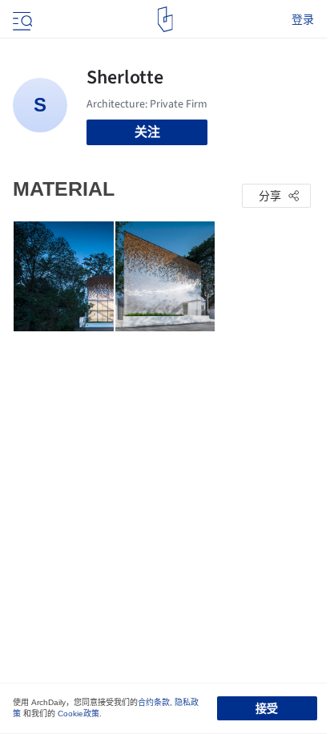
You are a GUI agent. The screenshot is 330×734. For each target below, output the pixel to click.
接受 (267, 708)
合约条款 (154, 702)
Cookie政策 (78, 713)
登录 (303, 19)
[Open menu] (21, 19)
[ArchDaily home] (165, 19)
